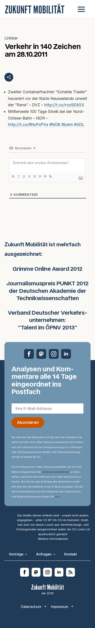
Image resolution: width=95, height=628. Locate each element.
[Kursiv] (18, 176)
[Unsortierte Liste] (39, 176)
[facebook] (29, 354)
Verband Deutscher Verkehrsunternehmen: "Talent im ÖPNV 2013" (47, 320)
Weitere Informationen (53, 538)
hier (57, 496)
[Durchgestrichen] (29, 176)
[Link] (50, 176)
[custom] (41, 354)
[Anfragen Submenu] (55, 554)
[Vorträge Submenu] (27, 554)
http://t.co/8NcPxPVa (28, 124)
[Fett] (13, 176)
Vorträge (16, 554)
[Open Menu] (81, 9)
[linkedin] (66, 354)
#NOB (54, 124)
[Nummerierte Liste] (34, 176)
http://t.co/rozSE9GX (64, 105)
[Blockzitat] (45, 176)
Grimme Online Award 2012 (47, 269)
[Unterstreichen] (23, 176)
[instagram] (54, 354)
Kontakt (70, 554)
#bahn (67, 124)
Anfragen (43, 554)
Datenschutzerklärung (55, 471)
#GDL (79, 124)
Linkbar (11, 38)
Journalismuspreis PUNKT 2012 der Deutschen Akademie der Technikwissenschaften (47, 291)
